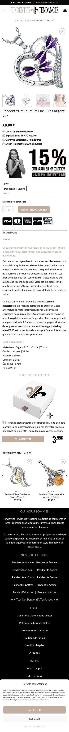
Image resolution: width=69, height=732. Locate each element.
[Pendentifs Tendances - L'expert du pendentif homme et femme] (34, 10)
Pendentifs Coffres (23, 584)
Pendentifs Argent (47, 569)
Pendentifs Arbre (46, 592)
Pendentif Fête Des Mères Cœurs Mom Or (17, 495)
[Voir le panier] (65, 10)
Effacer (6, 193)
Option (6, 184)
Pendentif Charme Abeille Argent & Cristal (51, 495)
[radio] (14, 188)
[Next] (61, 59)
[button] (4, 10)
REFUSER (34, 718)
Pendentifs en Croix (23, 577)
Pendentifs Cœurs (47, 577)
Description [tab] (9, 233)
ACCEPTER (34, 709)
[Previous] (8, 59)
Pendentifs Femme (34, 20)
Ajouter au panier (34, 209)
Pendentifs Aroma (46, 584)
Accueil (19, 20)
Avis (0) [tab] (6, 239)
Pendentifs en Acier (23, 569)
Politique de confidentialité (34, 726)
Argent (50, 20)
